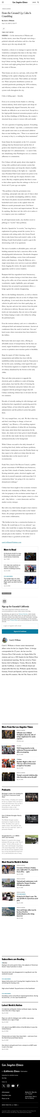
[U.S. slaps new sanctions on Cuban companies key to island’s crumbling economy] (30, 568)
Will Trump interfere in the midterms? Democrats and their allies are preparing (27, 750)
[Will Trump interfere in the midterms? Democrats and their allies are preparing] (8, 749)
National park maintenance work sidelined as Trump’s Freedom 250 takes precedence (27, 883)
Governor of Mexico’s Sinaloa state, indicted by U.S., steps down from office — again (27, 870)
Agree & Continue (20, 631)
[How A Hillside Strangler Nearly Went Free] (31, 819)
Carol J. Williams (15, 640)
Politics (19, 745)
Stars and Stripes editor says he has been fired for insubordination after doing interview (26, 913)
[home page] (20, 2)
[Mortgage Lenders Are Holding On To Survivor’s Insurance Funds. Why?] (31, 797)
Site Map (4, 1078)
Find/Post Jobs (6, 1095)
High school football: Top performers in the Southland (18, 988)
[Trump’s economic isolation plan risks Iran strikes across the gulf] (8, 776)
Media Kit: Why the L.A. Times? (31, 1093)
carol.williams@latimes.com (11, 542)
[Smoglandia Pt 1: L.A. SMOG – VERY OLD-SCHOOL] (31, 839)
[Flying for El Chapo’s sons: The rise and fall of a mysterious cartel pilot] (8, 896)
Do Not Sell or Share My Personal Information (21, 1112)
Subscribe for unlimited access (10, 1075)
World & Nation (6, 8)
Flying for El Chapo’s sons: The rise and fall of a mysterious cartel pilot (27, 898)
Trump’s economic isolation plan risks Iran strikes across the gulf (27, 776)
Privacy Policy (13, 620)
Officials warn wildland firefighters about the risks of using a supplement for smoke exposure (26, 736)
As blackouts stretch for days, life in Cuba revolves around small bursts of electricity (12, 555)
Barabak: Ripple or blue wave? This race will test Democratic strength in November (26, 764)
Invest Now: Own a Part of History (30, 1097)
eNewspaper (6, 1092)
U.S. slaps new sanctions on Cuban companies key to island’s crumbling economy (12, 567)
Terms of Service (23, 614)
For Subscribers (8, 576)
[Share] (4, 28)
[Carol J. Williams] (4, 640)
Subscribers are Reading (13, 959)
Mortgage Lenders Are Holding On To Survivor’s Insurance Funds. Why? (12, 795)
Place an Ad (5, 1098)
